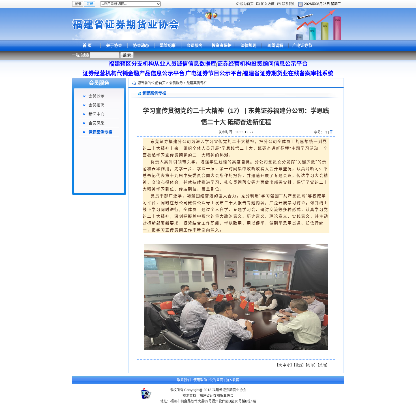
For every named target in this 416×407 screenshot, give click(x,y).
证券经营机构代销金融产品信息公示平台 (134, 73)
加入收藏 (268, 4)
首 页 (87, 45)
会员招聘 (96, 105)
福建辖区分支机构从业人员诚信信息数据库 (162, 64)
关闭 (322, 365)
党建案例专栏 (100, 132)
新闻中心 (96, 114)
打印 (310, 365)
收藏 (298, 365)
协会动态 (141, 45)
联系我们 (288, 4)
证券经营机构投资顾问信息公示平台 (262, 64)
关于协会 (114, 45)
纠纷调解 (275, 45)
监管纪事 (168, 45)
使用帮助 (200, 380)
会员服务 (195, 45)
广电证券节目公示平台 (302, 50)
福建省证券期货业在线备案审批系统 (288, 73)
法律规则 (248, 45)
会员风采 (96, 123)
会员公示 (96, 96)
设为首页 (247, 4)
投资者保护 (221, 45)
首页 (162, 83)
